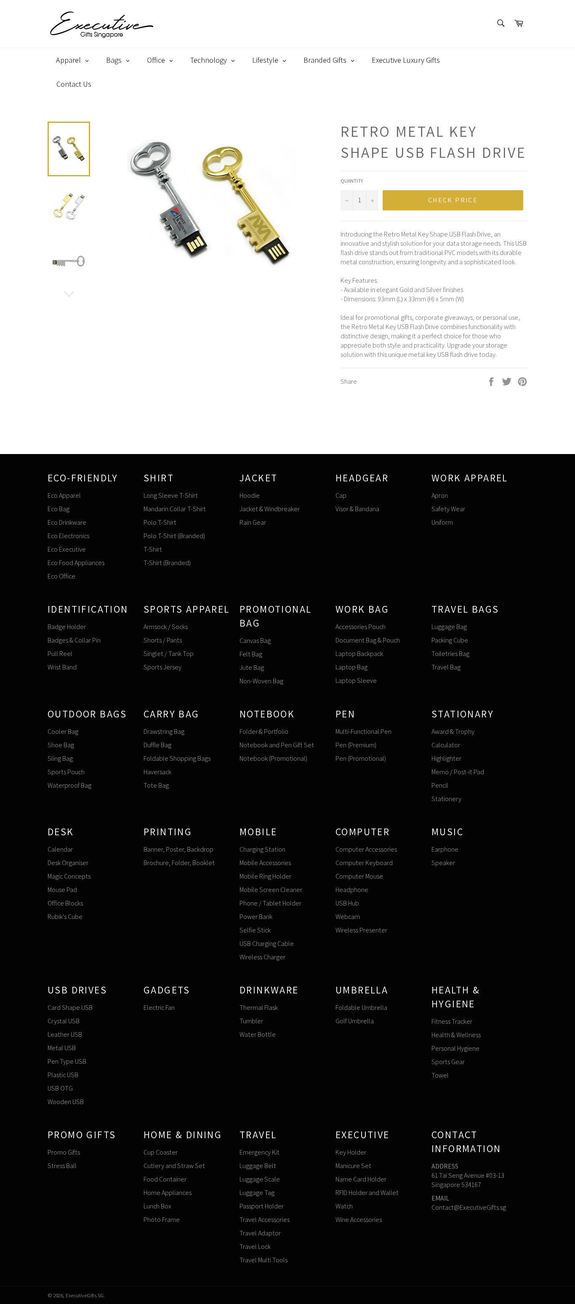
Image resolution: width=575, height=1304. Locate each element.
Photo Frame (162, 1219)
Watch (344, 1206)
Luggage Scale (260, 1179)
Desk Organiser (68, 862)
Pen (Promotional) (360, 758)
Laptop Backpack (359, 653)
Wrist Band (62, 667)
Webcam (347, 916)
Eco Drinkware (67, 522)
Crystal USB (64, 1021)
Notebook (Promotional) (273, 758)
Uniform (442, 522)
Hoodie (250, 495)
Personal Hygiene (455, 1048)
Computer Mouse (359, 876)
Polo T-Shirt (160, 522)
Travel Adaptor (260, 1233)
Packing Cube (449, 640)
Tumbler (251, 1021)
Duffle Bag (157, 745)
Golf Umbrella (354, 1021)
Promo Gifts (64, 1152)
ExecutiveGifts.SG (85, 1295)
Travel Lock (255, 1246)
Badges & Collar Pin (74, 640)
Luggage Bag (449, 626)
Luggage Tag (257, 1192)
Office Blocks (65, 903)
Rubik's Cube (65, 916)
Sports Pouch (66, 772)
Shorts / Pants (163, 640)
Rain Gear (253, 522)
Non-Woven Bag (261, 681)
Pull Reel (60, 653)
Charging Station (262, 849)
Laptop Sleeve (356, 680)
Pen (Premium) (355, 745)
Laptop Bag (351, 667)
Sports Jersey (162, 667)
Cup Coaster (161, 1152)
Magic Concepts (69, 876)
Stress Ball (62, 1165)
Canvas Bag (255, 640)
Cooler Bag (63, 731)
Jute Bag (252, 667)
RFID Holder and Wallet (367, 1192)
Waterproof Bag (69, 785)
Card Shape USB (70, 1007)
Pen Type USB (67, 1061)
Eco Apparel (64, 495)
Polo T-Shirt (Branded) (174, 535)
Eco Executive (67, 549)
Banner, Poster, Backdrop (178, 849)
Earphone (444, 849)
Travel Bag (446, 667)
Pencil (439, 785)
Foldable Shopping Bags (177, 758)
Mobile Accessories (265, 862)
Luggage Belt (258, 1165)
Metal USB (62, 1048)
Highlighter (446, 758)
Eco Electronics (68, 535)
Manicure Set (353, 1165)
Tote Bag (156, 785)
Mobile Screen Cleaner (271, 889)
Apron (439, 495)
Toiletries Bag (450, 653)
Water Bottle (258, 1034)
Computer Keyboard (364, 862)
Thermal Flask (259, 1007)
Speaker (443, 862)
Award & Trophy (452, 731)
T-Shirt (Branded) (167, 562)
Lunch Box (157, 1206)
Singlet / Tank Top (169, 653)
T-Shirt (153, 549)
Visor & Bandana (357, 509)
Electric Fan (159, 1007)
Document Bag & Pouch (367, 640)
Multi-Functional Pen (363, 731)
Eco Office (61, 576)
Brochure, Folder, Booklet (179, 862)
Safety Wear (448, 509)
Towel (440, 1075)
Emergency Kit (260, 1152)
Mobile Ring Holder (265, 876)
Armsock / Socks (166, 626)
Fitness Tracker (451, 1021)
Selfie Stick (255, 930)
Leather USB (65, 1034)
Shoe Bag (61, 745)
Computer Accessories (366, 849)
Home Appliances (168, 1192)
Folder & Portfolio (264, 731)
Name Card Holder (360, 1179)
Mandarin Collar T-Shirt (175, 509)
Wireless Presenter (361, 930)
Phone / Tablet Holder (270, 903)
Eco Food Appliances (76, 562)
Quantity (352, 181)
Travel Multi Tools (264, 1260)
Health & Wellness (456, 1034)
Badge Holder (67, 626)
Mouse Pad (62, 889)
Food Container (165, 1179)
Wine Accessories (358, 1219)
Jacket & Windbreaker (270, 509)
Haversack (157, 772)
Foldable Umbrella (361, 1007)
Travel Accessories (265, 1219)
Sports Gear (448, 1061)
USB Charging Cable (267, 943)
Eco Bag (58, 509)
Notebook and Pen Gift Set (277, 745)
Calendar (60, 849)
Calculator (445, 745)
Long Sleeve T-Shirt (171, 495)
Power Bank (256, 916)
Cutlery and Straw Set (174, 1165)
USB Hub (347, 903)
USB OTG (60, 1088)
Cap (340, 495)
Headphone (351, 889)
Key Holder (350, 1152)
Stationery (446, 798)
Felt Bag (251, 654)
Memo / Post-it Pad (457, 772)
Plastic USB (63, 1074)
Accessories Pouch (360, 626)
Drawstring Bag (164, 731)
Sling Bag (60, 758)
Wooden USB (66, 1101)
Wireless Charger (262, 957)
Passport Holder (262, 1206)
